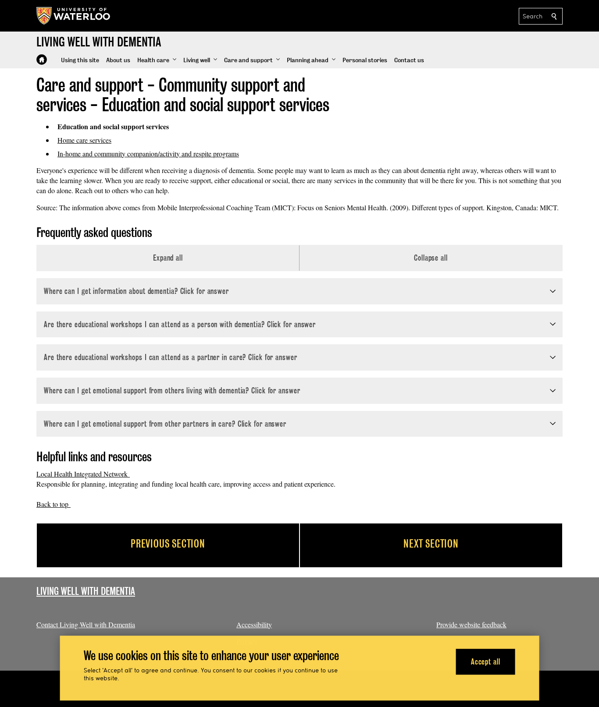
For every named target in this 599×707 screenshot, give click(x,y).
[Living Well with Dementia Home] (41, 59)
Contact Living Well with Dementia (85, 624)
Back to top (53, 504)
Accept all (485, 661)
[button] (157, 60)
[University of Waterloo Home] (73, 16)
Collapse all (431, 257)
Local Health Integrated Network (83, 473)
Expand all (168, 257)
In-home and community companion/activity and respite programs (148, 153)
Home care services (84, 140)
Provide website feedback (471, 624)
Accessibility (254, 624)
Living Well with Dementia (85, 591)
